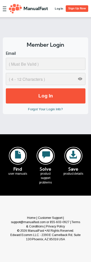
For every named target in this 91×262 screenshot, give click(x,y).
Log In (59, 8)
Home (31, 218)
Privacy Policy (55, 226)
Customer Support (50, 218)
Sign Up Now (77, 8)
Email (11, 53)
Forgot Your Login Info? (45, 109)
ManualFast (36, 8)
